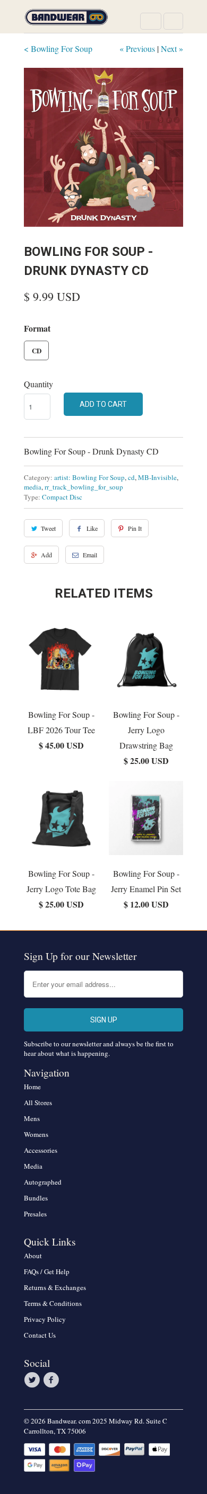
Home (32, 1086)
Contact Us (40, 1335)
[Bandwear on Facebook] (52, 1380)
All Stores (38, 1102)
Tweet (48, 528)
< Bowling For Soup (58, 48)
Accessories (40, 1150)
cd (131, 477)
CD (36, 350)
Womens (36, 1134)
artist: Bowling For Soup (89, 477)
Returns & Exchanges (55, 1287)
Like (92, 528)
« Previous (137, 48)
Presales (35, 1214)
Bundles (36, 1198)
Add (46, 554)
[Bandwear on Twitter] (33, 1380)
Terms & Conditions (53, 1303)
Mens (32, 1118)
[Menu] (150, 21)
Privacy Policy (45, 1319)
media (32, 487)
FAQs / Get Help (47, 1271)
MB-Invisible (157, 477)
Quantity (38, 383)
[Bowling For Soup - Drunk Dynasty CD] (103, 147)
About (33, 1255)
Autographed (43, 1182)
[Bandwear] (66, 20)
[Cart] (173, 21)
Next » (172, 48)
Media (33, 1166)
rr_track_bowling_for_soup (84, 487)
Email (90, 554)
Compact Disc (62, 497)
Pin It (135, 528)
